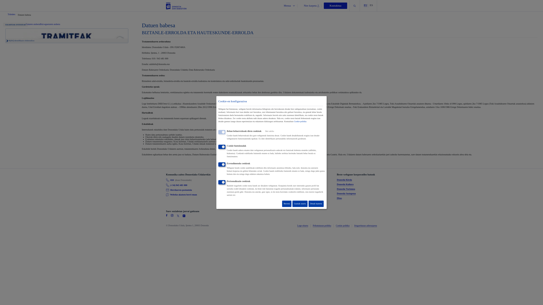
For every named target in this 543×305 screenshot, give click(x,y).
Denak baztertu (316, 204)
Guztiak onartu (300, 204)
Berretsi (287, 204)
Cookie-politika (300, 121)
